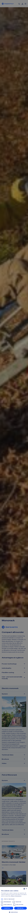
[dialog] (14, 901)
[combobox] (24, 889)
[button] (14, 912)
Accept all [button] (7, 908)
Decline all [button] (20, 908)
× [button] (26, 888)
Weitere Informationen (16, 896)
